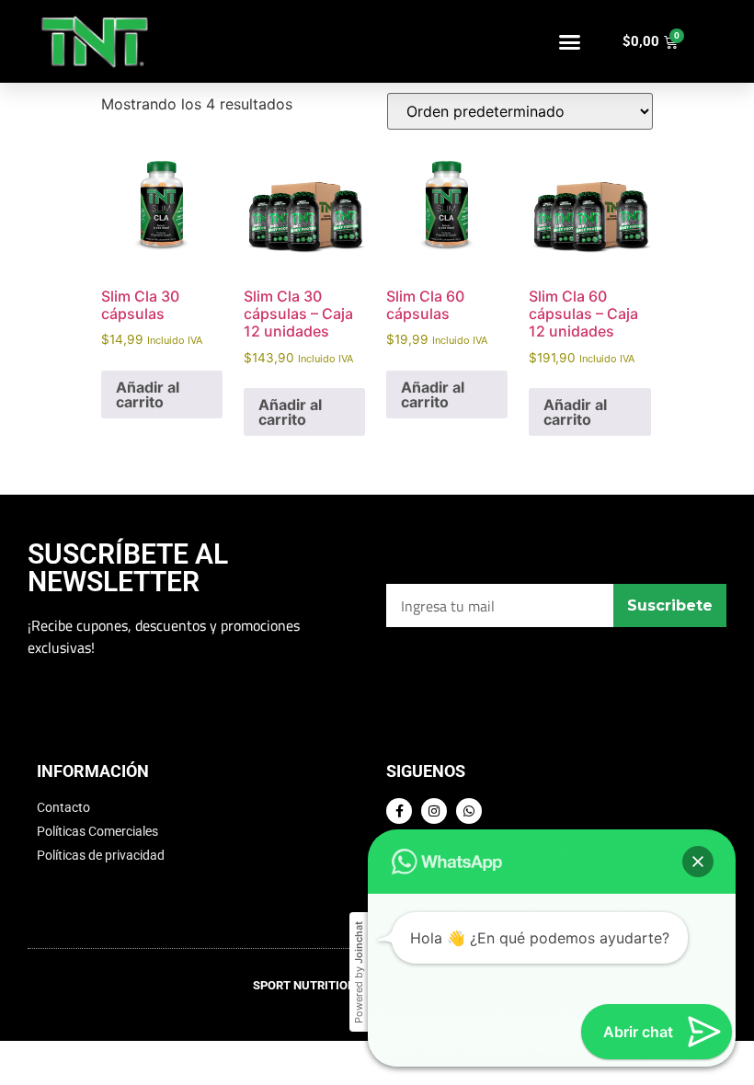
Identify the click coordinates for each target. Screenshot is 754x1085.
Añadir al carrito (147, 394)
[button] (569, 41)
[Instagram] (434, 811)
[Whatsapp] (469, 811)
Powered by (358, 972)
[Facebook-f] (399, 811)
